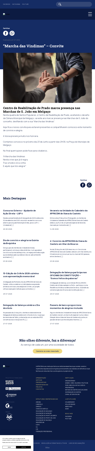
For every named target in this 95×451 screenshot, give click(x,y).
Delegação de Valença (44, 420)
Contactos (40, 389)
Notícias (39, 380)
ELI (37, 427)
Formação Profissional (44, 431)
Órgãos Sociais (41, 382)
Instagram (16, 4)
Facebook (6, 4)
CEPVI (38, 425)
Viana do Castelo (42, 409)
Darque (38, 406)
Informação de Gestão (73, 392)
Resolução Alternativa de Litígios (54, 443)
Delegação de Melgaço (44, 411)
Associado (68, 406)
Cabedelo (39, 404)
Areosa (38, 402)
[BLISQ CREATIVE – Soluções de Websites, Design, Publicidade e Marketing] (47, 448)
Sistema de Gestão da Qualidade (76, 390)
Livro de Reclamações (77, 443)
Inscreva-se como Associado (47, 351)
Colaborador (70, 402)
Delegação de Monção (44, 413)
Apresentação (41, 378)
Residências (40, 422)
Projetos (39, 387)
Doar (67, 409)
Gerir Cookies (34, 443)
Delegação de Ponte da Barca (46, 415)
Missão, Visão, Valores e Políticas (76, 383)
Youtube (25, 4)
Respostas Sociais (42, 385)
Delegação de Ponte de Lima (46, 418)
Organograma (70, 381)
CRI (37, 429)
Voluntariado (70, 404)
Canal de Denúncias (72, 394)
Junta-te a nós (70, 399)
